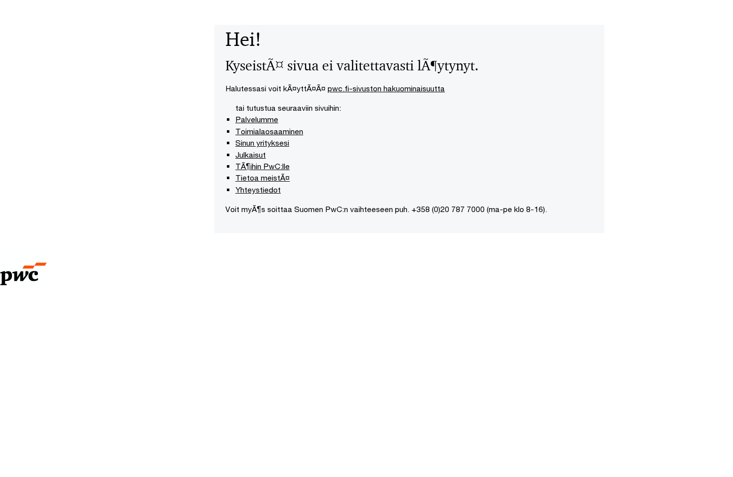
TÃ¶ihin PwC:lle (262, 166)
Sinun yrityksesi (262, 142)
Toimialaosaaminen (269, 131)
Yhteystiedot (258, 189)
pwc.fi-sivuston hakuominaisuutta (386, 88)
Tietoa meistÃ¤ (262, 177)
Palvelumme (256, 119)
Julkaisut (250, 154)
